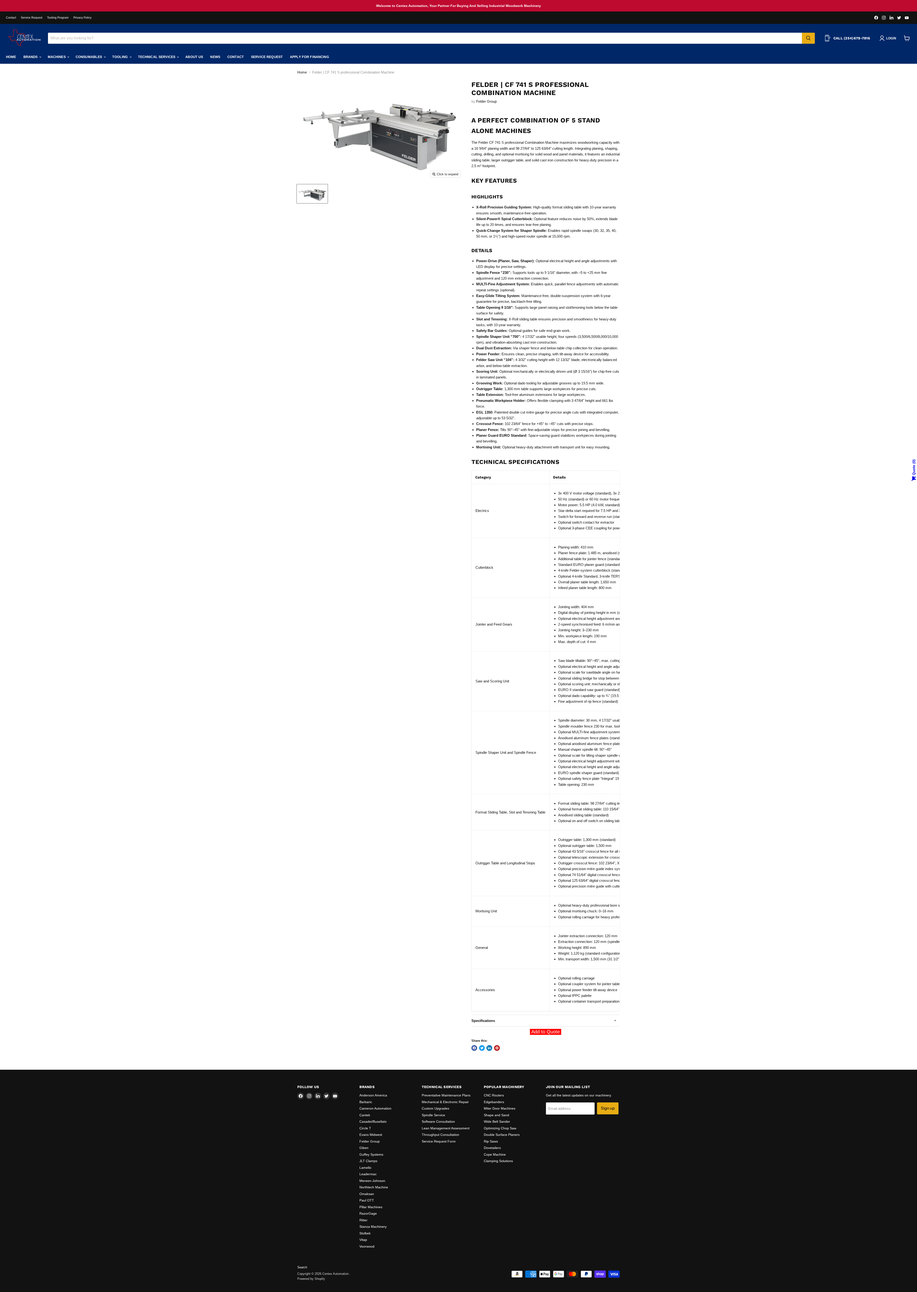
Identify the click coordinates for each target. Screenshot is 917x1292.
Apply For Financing (309, 57)
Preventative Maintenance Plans (446, 1095)
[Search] (808, 38)
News (215, 57)
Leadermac (368, 1174)
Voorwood (366, 1246)
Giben (363, 1148)
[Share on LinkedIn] (489, 1048)
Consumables (89, 57)
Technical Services (157, 57)
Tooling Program (58, 17)
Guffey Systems (371, 1154)
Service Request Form (439, 1141)
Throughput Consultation (440, 1135)
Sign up (608, 1108)
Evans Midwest (370, 1135)
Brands (31, 57)
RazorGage (368, 1213)
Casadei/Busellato (373, 1121)
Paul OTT (366, 1200)
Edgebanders (494, 1102)
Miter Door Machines (499, 1108)
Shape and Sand (496, 1115)
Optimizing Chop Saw (500, 1128)
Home (11, 57)
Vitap (363, 1240)
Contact (11, 17)
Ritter (363, 1220)
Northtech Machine (373, 1187)
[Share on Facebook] (474, 1048)
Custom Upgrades (435, 1108)
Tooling (120, 57)
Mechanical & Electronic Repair (445, 1102)
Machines (57, 57)
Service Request (31, 17)
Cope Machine (495, 1154)
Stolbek (365, 1233)
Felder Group (486, 101)
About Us (194, 57)
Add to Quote (545, 1031)
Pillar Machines (370, 1207)
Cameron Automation (375, 1108)
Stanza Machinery (373, 1226)
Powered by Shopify (311, 1279)
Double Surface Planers (502, 1135)
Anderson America (373, 1095)
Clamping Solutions (498, 1161)
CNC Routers (494, 1095)
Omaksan (366, 1194)
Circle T (365, 1128)
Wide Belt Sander (497, 1121)
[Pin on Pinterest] (497, 1048)
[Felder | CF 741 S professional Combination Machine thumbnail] (312, 193)
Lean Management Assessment (445, 1128)
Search (302, 1267)
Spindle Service (433, 1115)
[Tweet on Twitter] (482, 1048)
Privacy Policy (82, 17)
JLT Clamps (368, 1161)
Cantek (364, 1115)
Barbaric (365, 1102)
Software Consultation (438, 1121)
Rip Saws (491, 1141)
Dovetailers (492, 1148)
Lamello (365, 1168)
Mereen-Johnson (372, 1181)
